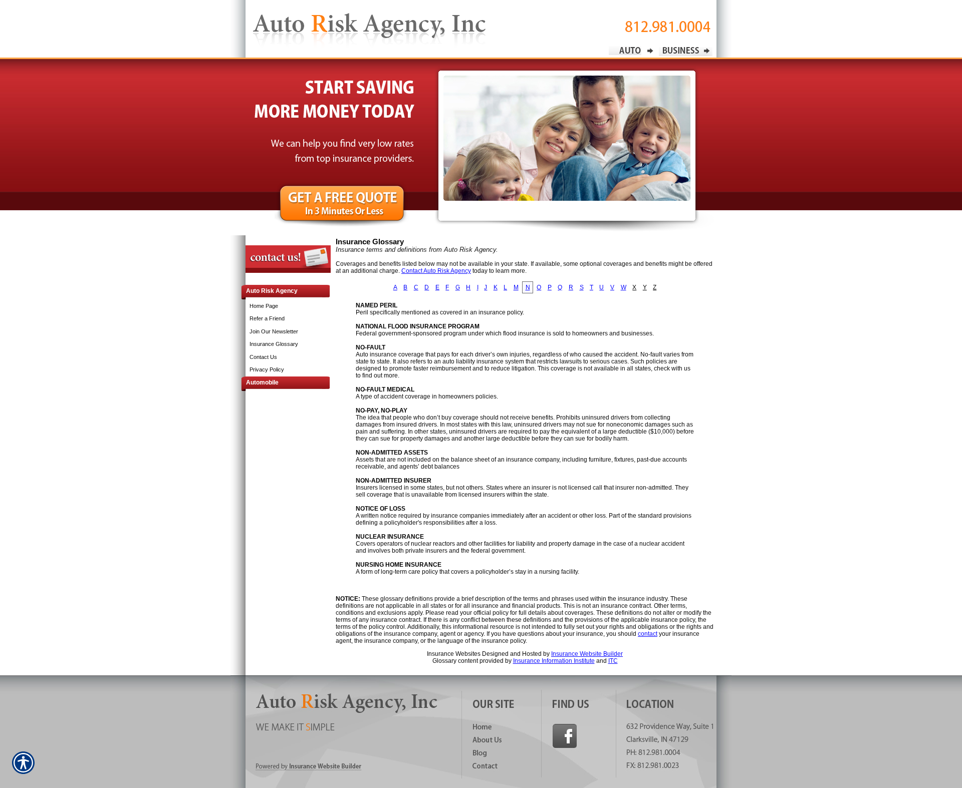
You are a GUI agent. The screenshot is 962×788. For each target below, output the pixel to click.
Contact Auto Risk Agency (436, 270)
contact (647, 633)
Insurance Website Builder (587, 653)
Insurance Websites (453, 653)
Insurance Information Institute (554, 660)
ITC (613, 660)
